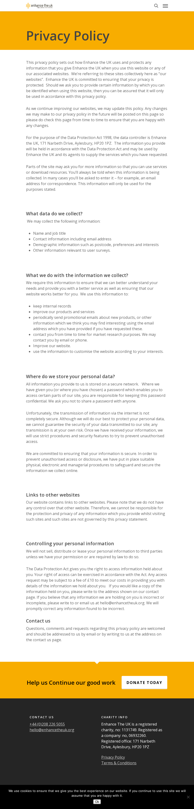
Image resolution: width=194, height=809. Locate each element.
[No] (188, 797)
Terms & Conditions (119, 763)
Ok (97, 802)
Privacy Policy (113, 757)
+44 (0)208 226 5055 (47, 724)
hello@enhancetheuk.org (52, 729)
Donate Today (144, 682)
